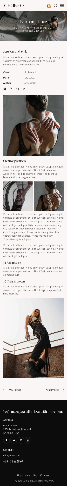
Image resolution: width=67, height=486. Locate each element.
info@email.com (11, 455)
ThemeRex (19, 480)
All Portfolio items (34, 27)
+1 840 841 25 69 (13, 461)
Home (15, 27)
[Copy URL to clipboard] (24, 89)
